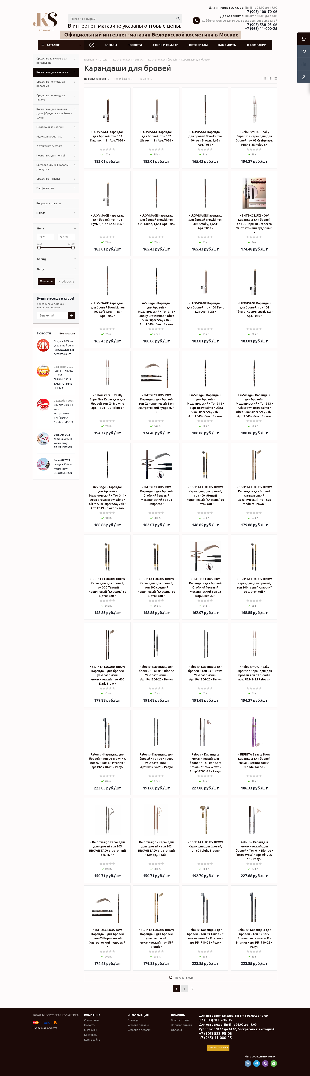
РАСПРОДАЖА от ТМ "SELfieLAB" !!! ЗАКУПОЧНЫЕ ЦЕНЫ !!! (63, 379)
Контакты (90, 1034)
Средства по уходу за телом (50, 97)
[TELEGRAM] (256, 1063)
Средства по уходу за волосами (50, 83)
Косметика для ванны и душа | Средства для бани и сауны (54, 113)
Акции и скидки (165, 44)
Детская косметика (49, 145)
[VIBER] (265, 1063)
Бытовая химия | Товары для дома (52, 167)
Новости (135, 44)
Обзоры (176, 1029)
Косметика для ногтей (51, 155)
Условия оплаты (138, 1024)
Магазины (90, 1029)
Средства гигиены (48, 178)
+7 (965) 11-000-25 (261, 28)
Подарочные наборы (50, 126)
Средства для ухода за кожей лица (51, 60)
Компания (92, 1015)
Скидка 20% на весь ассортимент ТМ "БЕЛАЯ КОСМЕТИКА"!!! (63, 413)
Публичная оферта (45, 1027)
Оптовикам (198, 44)
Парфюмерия (45, 188)
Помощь (178, 1015)
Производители (181, 1024)
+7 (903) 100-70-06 (261, 11)
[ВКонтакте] (248, 1063)
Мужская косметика (49, 136)
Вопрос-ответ (180, 1020)
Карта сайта (92, 1039)
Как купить (227, 44)
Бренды (111, 44)
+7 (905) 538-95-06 (261, 25)
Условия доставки (139, 1029)
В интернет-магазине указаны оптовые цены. (124, 26)
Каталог (53, 44)
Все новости (67, 333)
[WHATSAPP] (274, 1063)
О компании (256, 44)
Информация (138, 1015)
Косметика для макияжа (52, 72)
